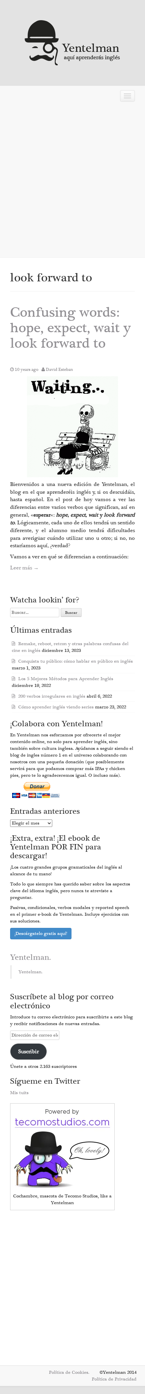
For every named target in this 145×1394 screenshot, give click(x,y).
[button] (72, 426)
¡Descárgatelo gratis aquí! (40, 934)
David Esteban (59, 370)
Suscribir (28, 1051)
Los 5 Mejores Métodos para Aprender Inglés (65, 679)
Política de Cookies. (69, 1372)
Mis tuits (19, 1093)
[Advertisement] (72, 180)
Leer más (24, 567)
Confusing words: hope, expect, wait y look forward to (70, 328)
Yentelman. (30, 957)
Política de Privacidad (114, 1379)
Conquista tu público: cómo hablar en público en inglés (75, 661)
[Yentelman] (73, 42)
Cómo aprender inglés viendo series (56, 707)
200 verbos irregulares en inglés (51, 696)
